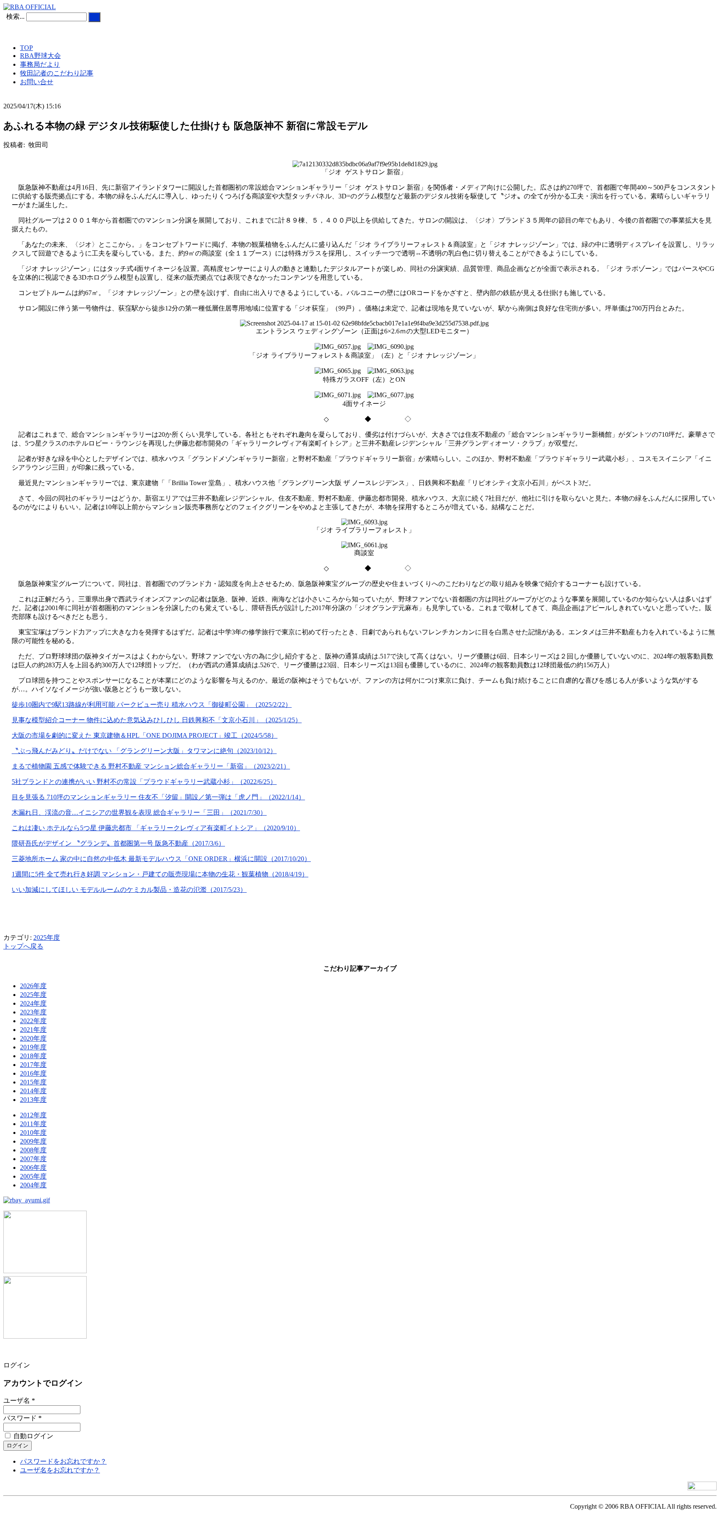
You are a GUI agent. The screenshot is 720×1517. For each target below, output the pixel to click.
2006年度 (33, 1167)
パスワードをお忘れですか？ (63, 1461)
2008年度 (33, 1150)
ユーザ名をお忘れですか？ (60, 1470)
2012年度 (33, 1115)
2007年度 (33, 1158)
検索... (15, 16)
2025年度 (46, 937)
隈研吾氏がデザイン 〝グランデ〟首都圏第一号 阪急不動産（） (118, 843)
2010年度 (33, 1132)
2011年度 (33, 1123)
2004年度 (33, 1185)
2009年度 (33, 1141)
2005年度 (33, 1176)
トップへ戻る (23, 946)
